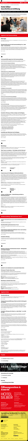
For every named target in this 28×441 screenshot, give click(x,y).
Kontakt (2, 438)
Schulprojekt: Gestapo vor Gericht (7, 358)
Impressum (9, 438)
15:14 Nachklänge (5, 360)
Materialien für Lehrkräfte (6, 375)
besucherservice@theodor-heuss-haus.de (13, 278)
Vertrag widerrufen (21, 438)
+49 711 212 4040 (16, 400)
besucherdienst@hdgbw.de (17, 426)
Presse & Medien (5, 438)
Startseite (2, 4)
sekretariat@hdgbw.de (16, 429)
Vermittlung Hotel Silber (8, 382)
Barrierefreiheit (16, 438)
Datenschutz (12, 438)
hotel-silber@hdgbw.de (6, 347)
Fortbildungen (4, 377)
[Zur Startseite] (2, 0)
